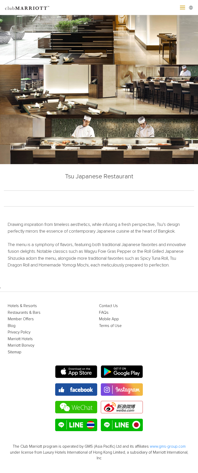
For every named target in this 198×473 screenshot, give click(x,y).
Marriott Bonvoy (21, 345)
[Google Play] (122, 371)
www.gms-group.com (168, 446)
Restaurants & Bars (24, 313)
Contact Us (108, 306)
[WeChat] (76, 407)
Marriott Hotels (20, 339)
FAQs (104, 313)
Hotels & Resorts (22, 306)
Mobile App (109, 319)
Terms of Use (110, 326)
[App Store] (76, 371)
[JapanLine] (122, 425)
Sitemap (14, 352)
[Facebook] (76, 389)
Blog (11, 326)
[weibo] (122, 407)
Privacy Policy (19, 332)
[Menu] (182, 7)
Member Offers (21, 319)
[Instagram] (122, 389)
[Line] (76, 425)
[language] (191, 8)
